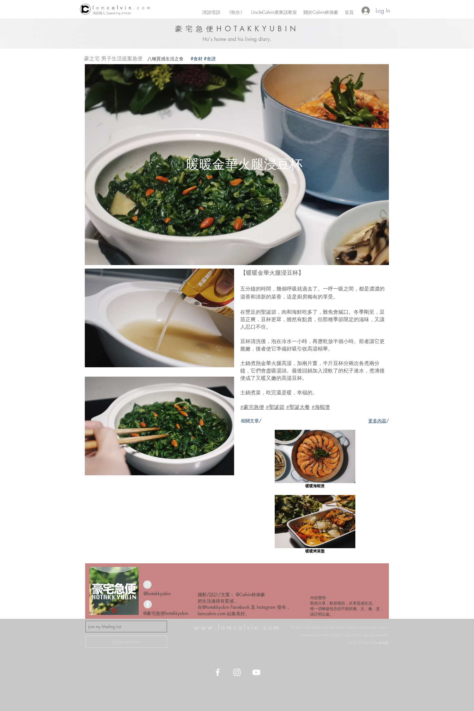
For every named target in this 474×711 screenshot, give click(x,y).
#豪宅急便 (252, 406)
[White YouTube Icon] (256, 672)
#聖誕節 (275, 406)
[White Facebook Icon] (217, 672)
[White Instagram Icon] (237, 672)
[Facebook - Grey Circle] (147, 604)
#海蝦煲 (320, 406)
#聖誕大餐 (298, 406)
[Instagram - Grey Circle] (147, 584)
